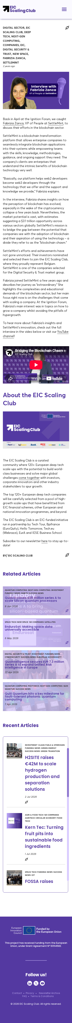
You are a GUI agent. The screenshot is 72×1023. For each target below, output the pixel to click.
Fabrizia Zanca (14, 58)
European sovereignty (49, 657)
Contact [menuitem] (17, 993)
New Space (20, 54)
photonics (33, 686)
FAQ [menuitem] (24, 996)
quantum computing (16, 590)
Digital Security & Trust (18, 654)
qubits (24, 593)
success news (36, 593)
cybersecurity (12, 657)
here (44, 541)
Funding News (12, 593)
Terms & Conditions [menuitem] (42, 996)
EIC (22, 45)
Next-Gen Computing (39, 590)
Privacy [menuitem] (30, 993)
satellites (50, 622)
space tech (10, 622)
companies (11, 45)
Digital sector (13, 28)
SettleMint (11, 62)
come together (29, 478)
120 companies (36, 622)
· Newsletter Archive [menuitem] (49, 993)
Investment (57, 590)
